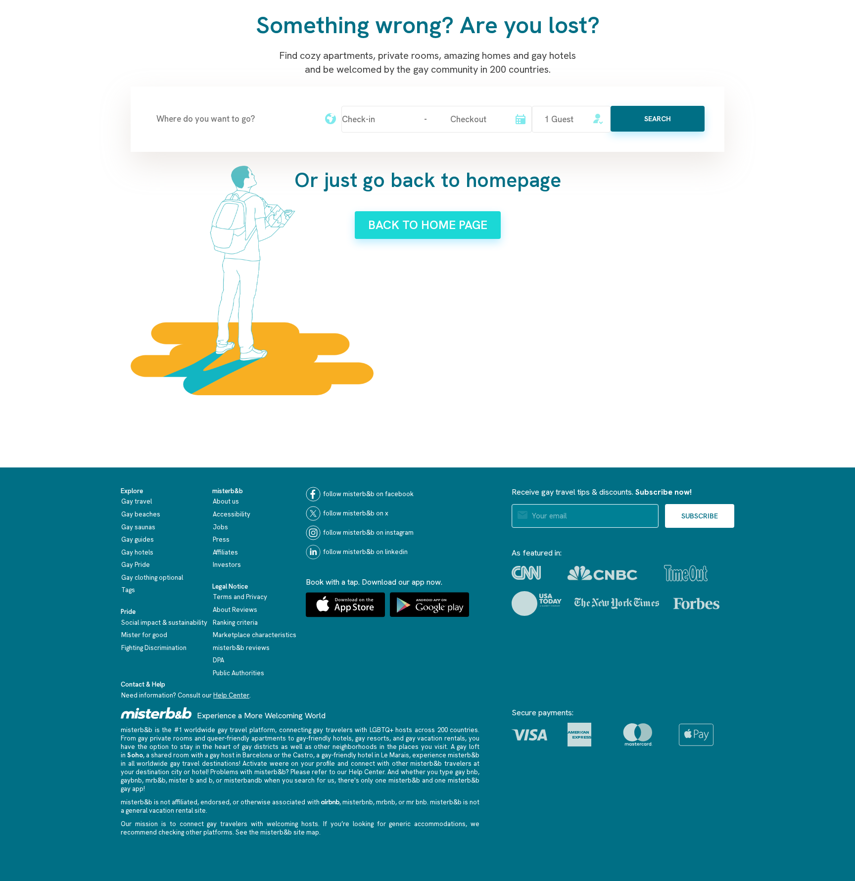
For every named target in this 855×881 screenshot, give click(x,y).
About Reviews (235, 609)
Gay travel (136, 501)
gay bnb (466, 772)
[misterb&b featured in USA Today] (537, 603)
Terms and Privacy (240, 597)
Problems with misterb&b (247, 772)
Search (657, 118)
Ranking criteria (235, 622)
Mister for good (144, 635)
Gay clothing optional (152, 577)
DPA (218, 660)
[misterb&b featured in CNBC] (602, 573)
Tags (128, 590)
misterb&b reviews (241, 648)
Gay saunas (138, 527)
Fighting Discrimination (154, 648)
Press (221, 539)
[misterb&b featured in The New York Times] (616, 603)
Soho (135, 755)
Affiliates (225, 552)
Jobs (220, 527)
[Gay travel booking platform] (156, 713)
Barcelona (257, 755)
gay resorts (372, 738)
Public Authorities (238, 673)
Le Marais (395, 755)
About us (226, 501)
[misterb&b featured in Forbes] (696, 603)
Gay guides (137, 539)
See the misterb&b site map (277, 832)
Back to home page (427, 224)
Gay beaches (140, 514)
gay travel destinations (204, 763)
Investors (227, 564)
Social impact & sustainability (164, 622)
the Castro (297, 755)
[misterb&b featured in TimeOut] (686, 573)
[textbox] (234, 119)
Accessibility (231, 514)
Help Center (231, 695)
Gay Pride (135, 564)
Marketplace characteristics (254, 635)
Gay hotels (137, 552)
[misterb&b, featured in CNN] (526, 573)
